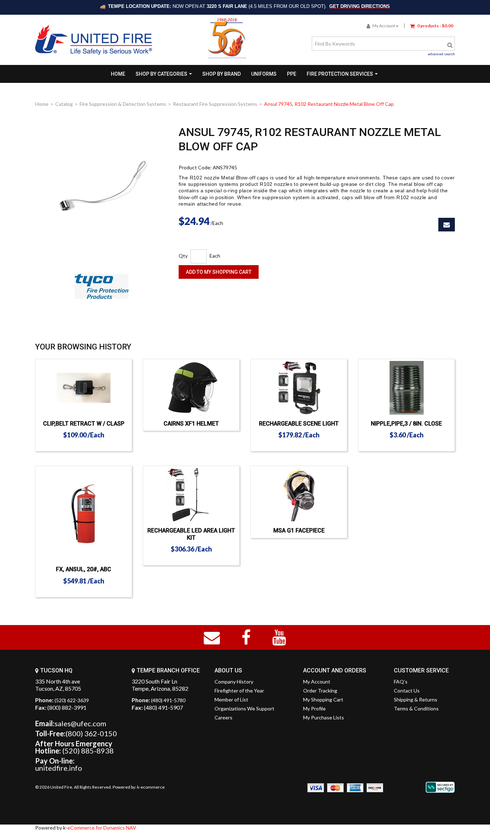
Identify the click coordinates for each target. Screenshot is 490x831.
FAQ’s (400, 682)
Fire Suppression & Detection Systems (123, 104)
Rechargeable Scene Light (299, 423)
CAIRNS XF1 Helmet (191, 423)
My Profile (314, 708)
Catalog (64, 104)
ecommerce (153, 787)
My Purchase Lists (323, 717)
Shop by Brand (221, 74)
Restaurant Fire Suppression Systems (215, 104)
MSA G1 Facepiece (299, 530)
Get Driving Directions (359, 6)
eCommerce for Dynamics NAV (101, 828)
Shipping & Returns (415, 699)
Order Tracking (320, 690)
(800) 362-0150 (91, 733)
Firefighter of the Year (239, 690)
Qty (183, 256)
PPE (291, 74)
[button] (431, 25)
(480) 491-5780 (168, 700)
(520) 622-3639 (72, 700)
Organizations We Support (244, 708)
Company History (234, 682)
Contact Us (407, 690)
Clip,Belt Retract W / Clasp (83, 423)
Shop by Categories (161, 74)
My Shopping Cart (323, 699)
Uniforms (264, 74)
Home (118, 74)
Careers (223, 717)
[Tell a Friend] (446, 224)
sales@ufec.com (80, 723)
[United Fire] (93, 40)
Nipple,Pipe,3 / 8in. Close (406, 423)
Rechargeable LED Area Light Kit (191, 534)
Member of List (231, 699)
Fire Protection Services (340, 74)
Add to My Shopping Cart (218, 272)
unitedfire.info (58, 768)
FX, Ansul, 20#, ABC (83, 569)
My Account (384, 25)
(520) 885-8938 (88, 750)
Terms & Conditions (416, 708)
